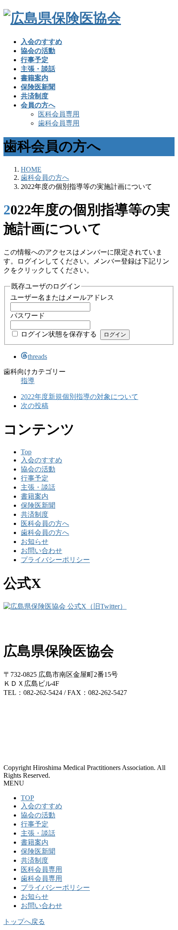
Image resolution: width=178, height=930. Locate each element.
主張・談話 (38, 487)
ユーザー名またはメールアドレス (62, 297)
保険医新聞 (38, 505)
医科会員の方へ (45, 523)
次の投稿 (34, 405)
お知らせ (34, 541)
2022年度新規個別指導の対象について (79, 396)
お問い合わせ (41, 550)
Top (26, 452)
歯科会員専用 (58, 123)
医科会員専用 (58, 114)
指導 (28, 380)
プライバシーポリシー (55, 559)
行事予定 (34, 478)
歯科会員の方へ (45, 532)
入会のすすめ (41, 460)
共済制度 (34, 514)
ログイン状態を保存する (59, 334)
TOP (27, 797)
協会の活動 (38, 469)
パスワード (27, 315)
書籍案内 (34, 496)
